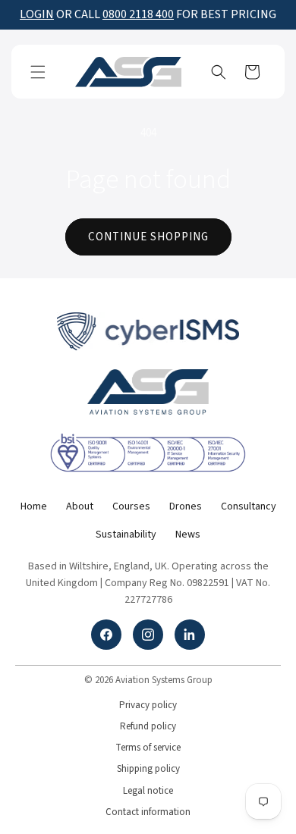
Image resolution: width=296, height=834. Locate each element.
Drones (185, 506)
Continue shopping (148, 237)
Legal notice (148, 791)
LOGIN (37, 14)
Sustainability (126, 534)
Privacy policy (148, 705)
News (187, 534)
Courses (131, 506)
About (79, 506)
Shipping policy (148, 769)
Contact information (148, 812)
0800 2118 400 (138, 14)
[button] (38, 72)
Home (33, 506)
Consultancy (248, 506)
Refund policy (148, 726)
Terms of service (148, 747)
